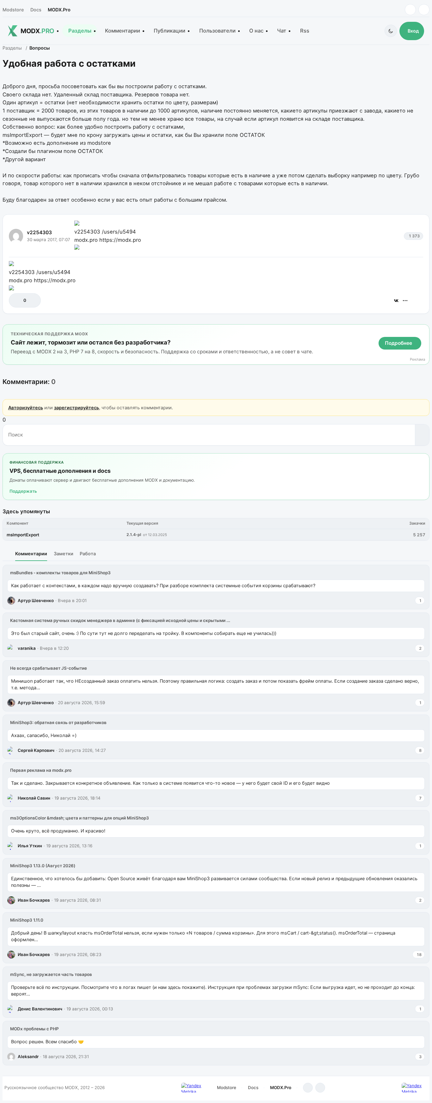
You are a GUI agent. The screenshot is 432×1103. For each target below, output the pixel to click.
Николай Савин (34, 798)
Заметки (63, 553)
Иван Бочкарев (34, 900)
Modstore (13, 9)
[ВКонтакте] (396, 300)
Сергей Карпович (36, 750)
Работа (88, 553)
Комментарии (122, 30)
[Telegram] (410, 9)
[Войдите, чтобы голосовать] (17, 300)
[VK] (423, 9)
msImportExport (23, 534)
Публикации (169, 30)
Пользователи (217, 30)
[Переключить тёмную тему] (391, 31)
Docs (35, 9)
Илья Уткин (30, 845)
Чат (281, 30)
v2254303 (39, 232)
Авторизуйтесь (25, 407)
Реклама (417, 359)
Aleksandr (28, 1056)
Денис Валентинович (40, 1008)
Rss (304, 30)
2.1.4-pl (134, 534)
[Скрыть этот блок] (423, 330)
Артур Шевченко (36, 600)
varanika (27, 648)
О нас (256, 30)
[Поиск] (422, 434)
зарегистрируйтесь (76, 407)
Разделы (79, 30)
